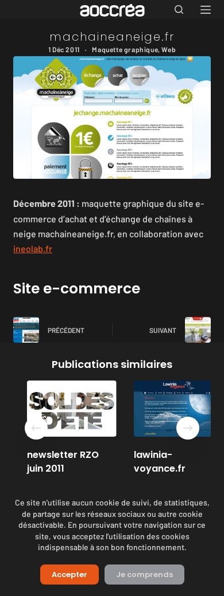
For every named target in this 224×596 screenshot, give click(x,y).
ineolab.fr (32, 248)
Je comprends (144, 574)
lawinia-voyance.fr (152, 461)
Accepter (69, 574)
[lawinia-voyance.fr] (171, 409)
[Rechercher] (179, 9)
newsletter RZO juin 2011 (55, 461)
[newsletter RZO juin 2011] (65, 409)
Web (168, 49)
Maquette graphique (125, 49)
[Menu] (205, 10)
